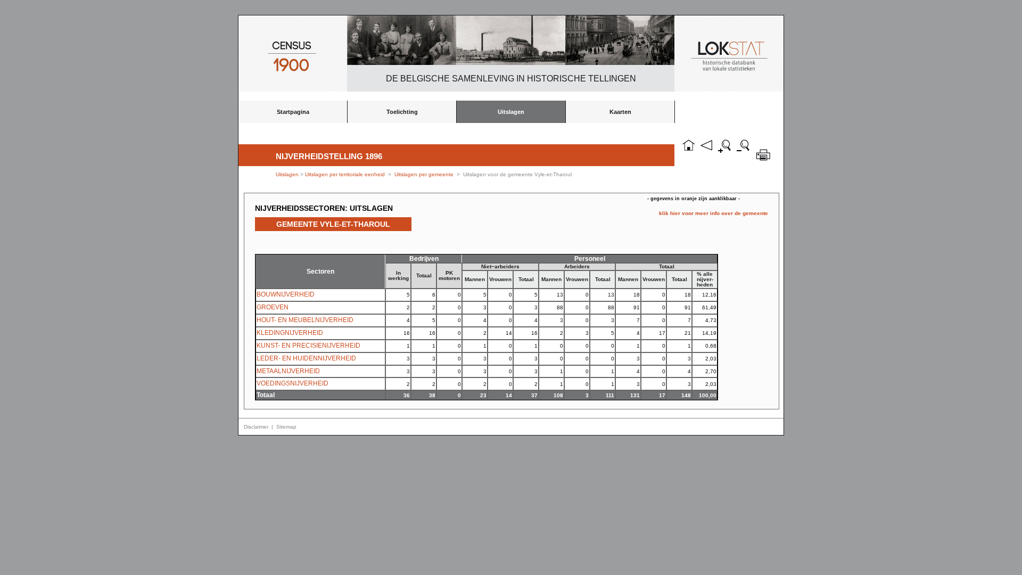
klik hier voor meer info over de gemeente (713, 213)
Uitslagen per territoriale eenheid (345, 174)
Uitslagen (511, 112)
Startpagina (293, 112)
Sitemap (286, 427)
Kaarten (620, 112)
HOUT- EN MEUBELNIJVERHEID (305, 320)
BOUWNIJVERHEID (286, 294)
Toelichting (402, 112)
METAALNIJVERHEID (288, 371)
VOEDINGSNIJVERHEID (292, 383)
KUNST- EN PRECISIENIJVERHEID (308, 345)
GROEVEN (273, 307)
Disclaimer (256, 427)
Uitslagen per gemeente (424, 174)
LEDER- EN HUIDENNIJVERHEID (306, 358)
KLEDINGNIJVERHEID (290, 332)
